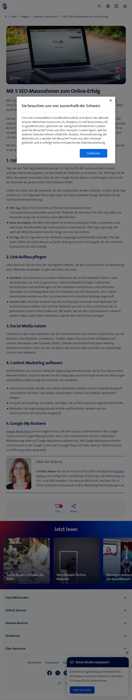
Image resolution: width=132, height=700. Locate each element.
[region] (66, 130)
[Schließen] (110, 100)
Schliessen (93, 153)
